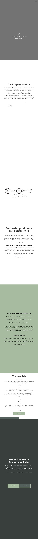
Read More (19, 413)
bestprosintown (10, 106)
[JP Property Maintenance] (19, 33)
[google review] (19, 256)
